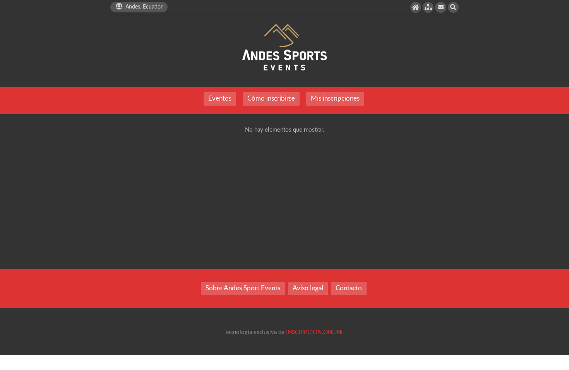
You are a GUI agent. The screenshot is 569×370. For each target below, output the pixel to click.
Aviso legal (308, 288)
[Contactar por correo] (440, 7)
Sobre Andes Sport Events (243, 288)
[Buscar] (453, 7)
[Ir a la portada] (415, 7)
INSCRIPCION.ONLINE (315, 332)
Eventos (219, 99)
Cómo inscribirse (271, 99)
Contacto (349, 288)
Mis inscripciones (335, 99)
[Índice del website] (428, 7)
